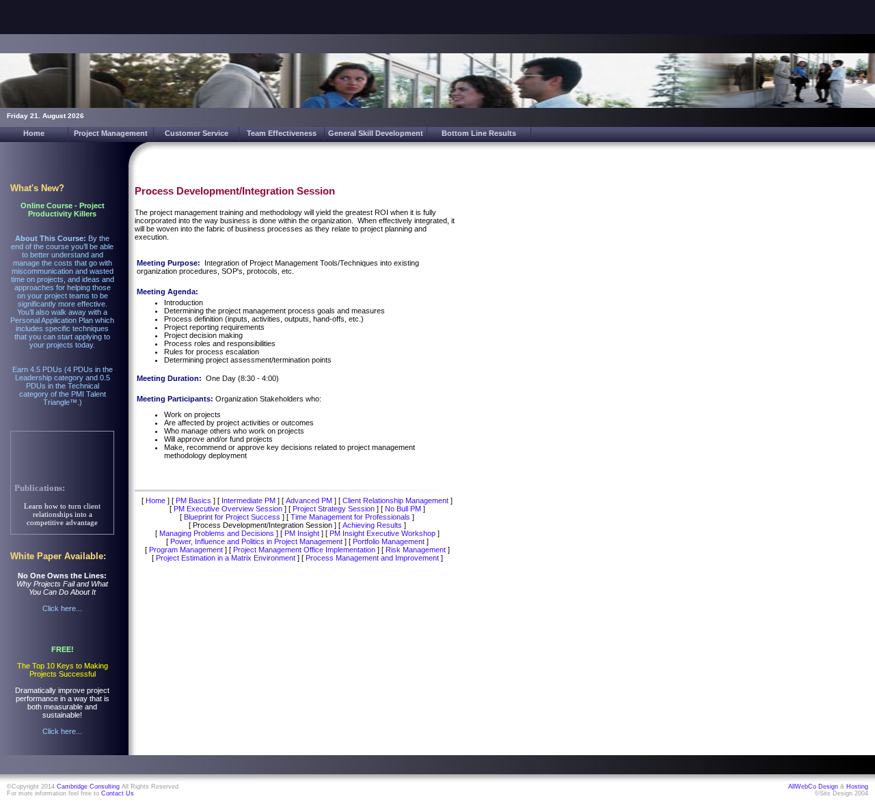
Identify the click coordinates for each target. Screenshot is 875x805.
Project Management (111, 133)
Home (33, 133)
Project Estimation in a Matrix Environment (225, 558)
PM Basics (193, 500)
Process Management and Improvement (372, 558)
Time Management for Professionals (350, 517)
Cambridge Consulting (88, 786)
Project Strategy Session (334, 509)
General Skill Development (375, 133)
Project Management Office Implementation (304, 550)
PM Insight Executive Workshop (382, 533)
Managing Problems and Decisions (216, 533)
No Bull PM (403, 509)
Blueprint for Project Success (232, 517)
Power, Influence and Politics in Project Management (256, 541)
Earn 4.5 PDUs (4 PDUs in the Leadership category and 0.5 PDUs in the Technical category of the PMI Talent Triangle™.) (62, 385)
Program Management (186, 550)
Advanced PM (309, 500)
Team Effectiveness (282, 133)
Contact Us (117, 793)
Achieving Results (372, 525)
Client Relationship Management (395, 500)
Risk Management (416, 550)
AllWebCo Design (813, 786)
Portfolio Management (389, 541)
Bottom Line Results (479, 133)
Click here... (62, 608)
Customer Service (196, 133)
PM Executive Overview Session (228, 509)
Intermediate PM (248, 500)
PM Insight (301, 533)
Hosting (857, 786)
